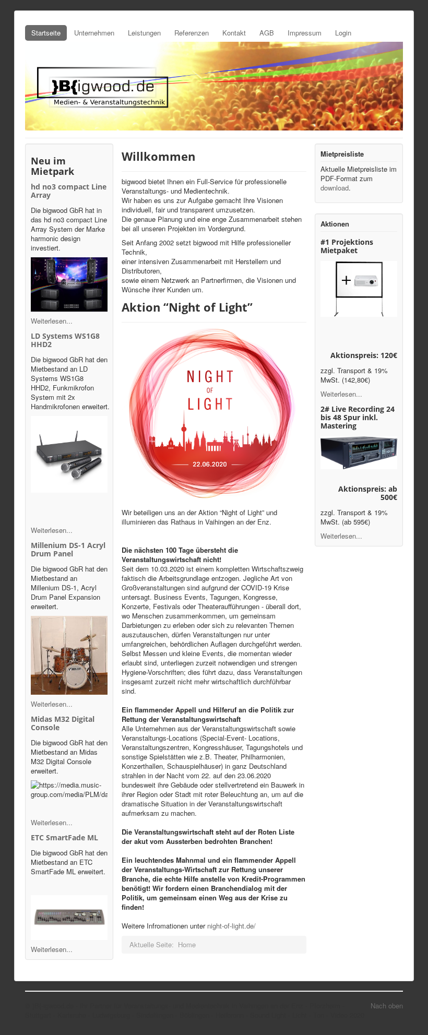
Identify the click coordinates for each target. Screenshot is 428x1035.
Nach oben (387, 1005)
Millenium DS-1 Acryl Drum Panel (68, 549)
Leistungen (144, 33)
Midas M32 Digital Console (62, 723)
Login (343, 33)
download (334, 188)
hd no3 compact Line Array (68, 191)
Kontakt (234, 33)
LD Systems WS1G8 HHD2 (65, 340)
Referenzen (191, 33)
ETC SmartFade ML (64, 837)
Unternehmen (94, 33)
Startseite (46, 33)
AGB (266, 33)
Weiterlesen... (52, 321)
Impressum (305, 33)
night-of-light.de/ (231, 926)
